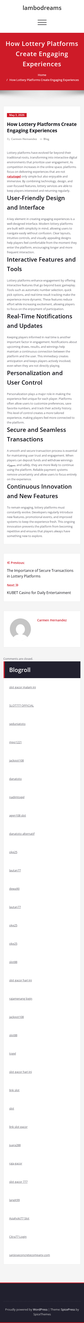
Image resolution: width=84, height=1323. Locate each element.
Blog (46, 139)
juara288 (15, 1145)
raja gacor (15, 1163)
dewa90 (14, 889)
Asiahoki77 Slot (19, 1218)
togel (12, 1053)
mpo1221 (15, 742)
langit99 (14, 1200)
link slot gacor (18, 1127)
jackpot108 (16, 760)
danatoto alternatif (21, 834)
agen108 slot (17, 815)
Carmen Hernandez (24, 139)
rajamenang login (20, 998)
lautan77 (15, 870)
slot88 (13, 962)
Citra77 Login (18, 1237)
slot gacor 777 (18, 1182)
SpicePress (68, 1309)
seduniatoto (17, 724)
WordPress (40, 1309)
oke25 (13, 852)
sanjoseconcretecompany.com (29, 1255)
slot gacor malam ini (22, 687)
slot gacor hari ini (20, 980)
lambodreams (42, 8)
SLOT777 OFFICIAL (21, 705)
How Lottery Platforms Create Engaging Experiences (44, 80)
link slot (14, 1090)
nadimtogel (16, 797)
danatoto (15, 779)
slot (11, 1108)
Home (42, 75)
